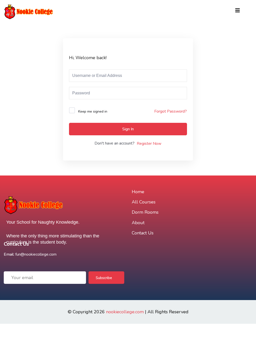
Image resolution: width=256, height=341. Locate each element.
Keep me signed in (92, 111)
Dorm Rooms (145, 212)
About (138, 223)
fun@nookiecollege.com (35, 254)
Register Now (149, 143)
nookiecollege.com (125, 312)
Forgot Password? (170, 111)
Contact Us (143, 233)
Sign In (128, 129)
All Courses (144, 202)
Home (138, 192)
